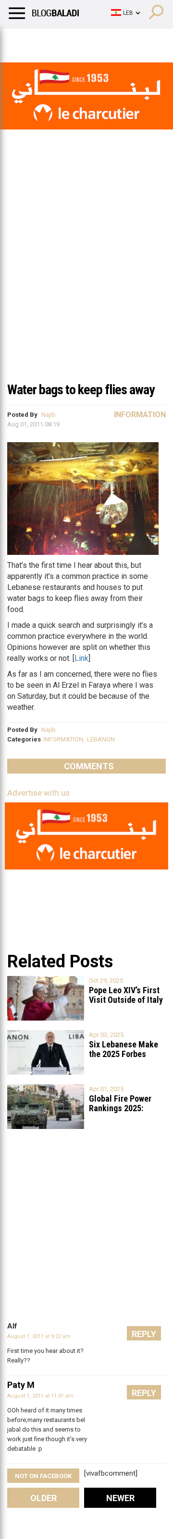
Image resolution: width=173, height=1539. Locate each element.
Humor (62, 40)
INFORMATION (63, 739)
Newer (120, 1498)
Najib (48, 414)
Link (81, 658)
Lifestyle (21, 40)
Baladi (131, 40)
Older (43, 1498)
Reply (144, 1334)
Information (140, 414)
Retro (97, 40)
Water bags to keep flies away (80, 390)
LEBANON (101, 739)
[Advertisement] (86, 285)
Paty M (21, 1385)
